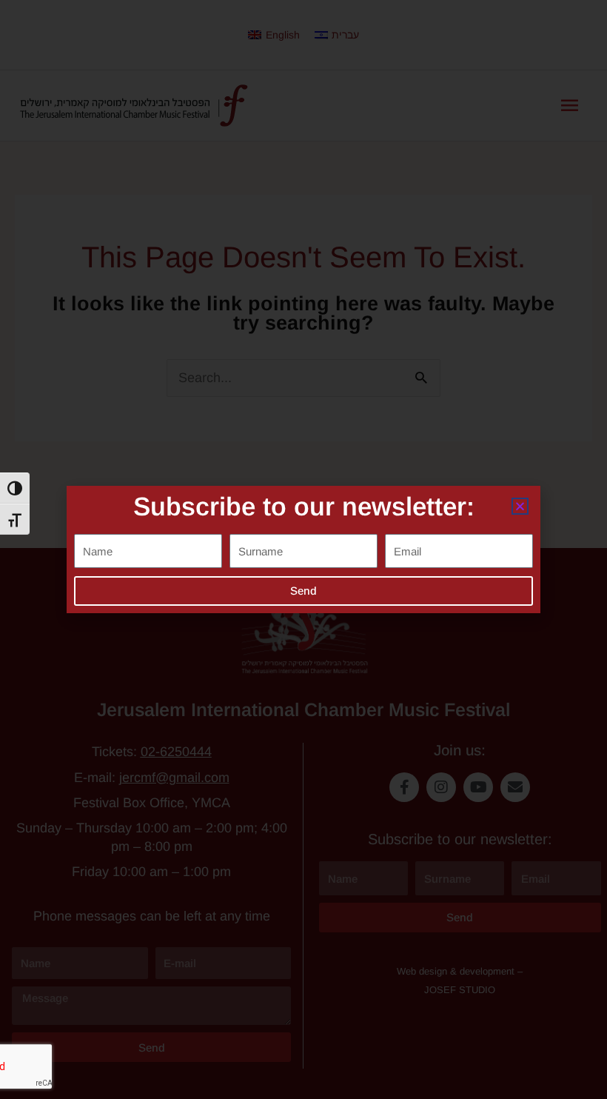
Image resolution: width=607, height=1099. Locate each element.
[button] (520, 506)
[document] (303, 549)
